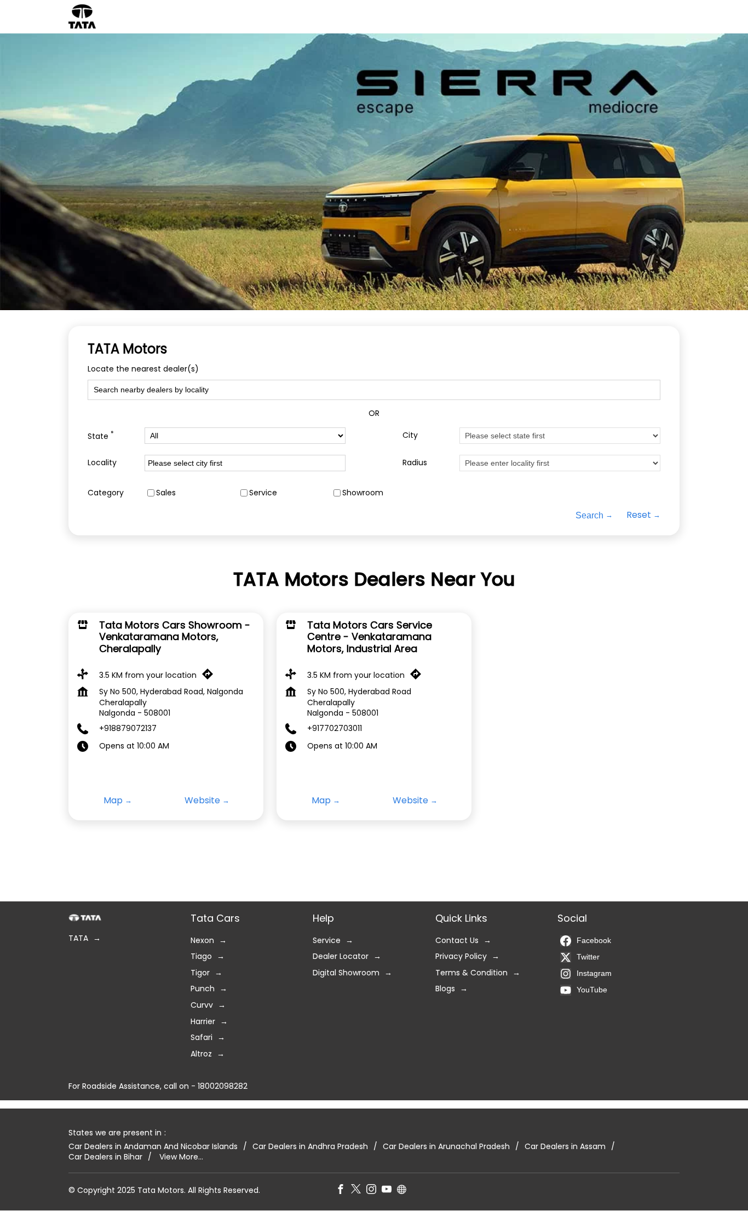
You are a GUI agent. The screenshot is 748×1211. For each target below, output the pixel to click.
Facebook (594, 940)
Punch (203, 989)
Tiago (201, 956)
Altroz (201, 1054)
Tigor (200, 973)
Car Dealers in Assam (565, 1146)
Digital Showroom (346, 973)
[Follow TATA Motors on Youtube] (389, 1190)
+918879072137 (128, 728)
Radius (414, 463)
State (101, 436)
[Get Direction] (210, 676)
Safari (201, 1037)
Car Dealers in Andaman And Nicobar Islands (153, 1146)
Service (263, 493)
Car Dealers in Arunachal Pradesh (446, 1146)
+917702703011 (334, 728)
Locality (102, 463)
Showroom (362, 493)
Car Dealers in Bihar (105, 1157)
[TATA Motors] (82, 16)
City (410, 435)
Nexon (202, 940)
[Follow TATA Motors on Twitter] (358, 1190)
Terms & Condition (471, 973)
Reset (638, 516)
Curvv (202, 1005)
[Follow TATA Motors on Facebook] (343, 1190)
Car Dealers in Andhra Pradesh (310, 1146)
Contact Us (457, 940)
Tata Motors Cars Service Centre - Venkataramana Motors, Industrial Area (369, 636)
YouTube (592, 989)
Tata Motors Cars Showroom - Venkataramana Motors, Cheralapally (174, 636)
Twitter (588, 956)
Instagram (594, 973)
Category (106, 493)
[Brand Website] (404, 1190)
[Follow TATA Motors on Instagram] (374, 1190)
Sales (166, 493)
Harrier (203, 1021)
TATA (78, 938)
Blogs (445, 989)
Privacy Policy (461, 956)
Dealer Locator (341, 956)
